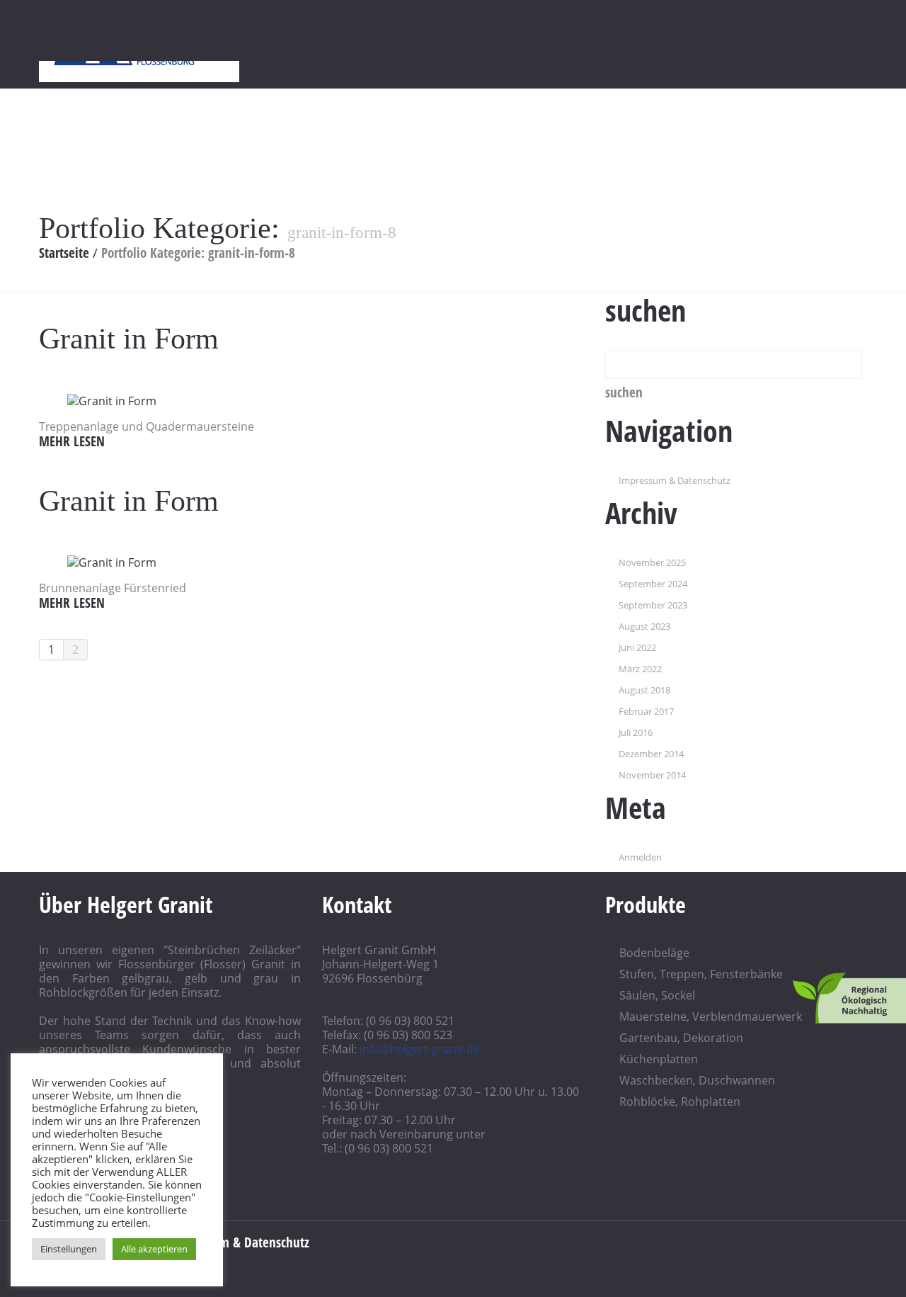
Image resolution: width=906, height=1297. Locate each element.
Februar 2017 (646, 711)
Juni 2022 (637, 647)
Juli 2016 (636, 732)
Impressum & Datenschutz (674, 480)
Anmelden (640, 857)
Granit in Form (129, 338)
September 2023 (653, 605)
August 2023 (644, 626)
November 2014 (652, 775)
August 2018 (644, 690)
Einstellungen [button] (68, 1248)
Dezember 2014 (651, 753)
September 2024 (653, 583)
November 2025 (652, 562)
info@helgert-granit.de (420, 1049)
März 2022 (640, 668)
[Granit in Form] (111, 399)
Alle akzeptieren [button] (154, 1248)
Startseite (64, 253)
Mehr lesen (72, 441)
